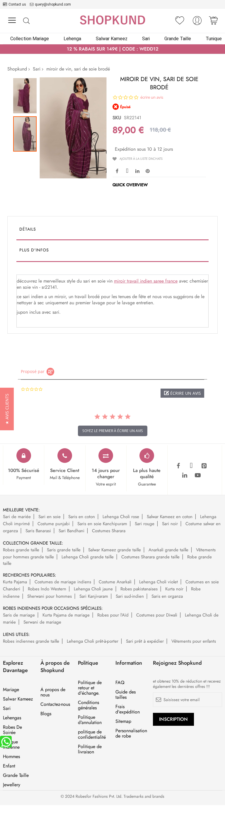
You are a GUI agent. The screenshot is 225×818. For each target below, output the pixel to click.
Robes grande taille (21, 550)
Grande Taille (16, 775)
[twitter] (191, 466)
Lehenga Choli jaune (93, 589)
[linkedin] (184, 475)
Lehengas (12, 717)
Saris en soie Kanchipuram (102, 523)
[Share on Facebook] (117, 171)
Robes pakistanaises (139, 589)
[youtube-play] (197, 475)
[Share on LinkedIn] (137, 171)
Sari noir (170, 523)
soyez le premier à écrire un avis (112, 430)
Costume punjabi (54, 523)
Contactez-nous (55, 704)
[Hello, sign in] (197, 22)
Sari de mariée (17, 516)
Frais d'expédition (127, 709)
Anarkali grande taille (168, 550)
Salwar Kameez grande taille (114, 550)
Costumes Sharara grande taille (150, 557)
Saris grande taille (64, 550)
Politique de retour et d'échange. (90, 688)
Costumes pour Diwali (156, 615)
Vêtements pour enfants (193, 641)
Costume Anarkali (115, 582)
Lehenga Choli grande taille (88, 557)
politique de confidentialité (92, 734)
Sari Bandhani (71, 531)
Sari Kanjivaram (93, 596)
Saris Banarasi (38, 531)
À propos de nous (52, 692)
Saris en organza (167, 596)
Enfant (9, 766)
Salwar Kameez (18, 699)
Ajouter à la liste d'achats (141, 158)
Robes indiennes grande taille (31, 641)
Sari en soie (49, 516)
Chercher (26, 21)
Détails (27, 229)
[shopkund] (112, 20)
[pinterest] (204, 466)
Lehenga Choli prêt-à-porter (92, 641)
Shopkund (17, 68)
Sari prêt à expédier (145, 641)
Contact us (17, 4)
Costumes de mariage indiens (63, 582)
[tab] (112, 230)
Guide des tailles (125, 694)
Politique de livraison (90, 749)
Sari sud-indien (130, 596)
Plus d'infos (34, 250)
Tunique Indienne (11, 744)
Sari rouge (144, 523)
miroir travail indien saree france (146, 281)
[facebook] (178, 466)
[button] (26, 94)
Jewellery (11, 784)
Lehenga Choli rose (121, 516)
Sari (36, 68)
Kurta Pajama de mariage (66, 615)
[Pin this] (148, 171)
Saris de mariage (19, 615)
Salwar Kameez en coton (169, 516)
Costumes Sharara (108, 531)
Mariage (11, 689)
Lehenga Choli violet (158, 582)
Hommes (11, 756)
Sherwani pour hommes (49, 596)
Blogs (45, 713)
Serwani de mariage (42, 622)
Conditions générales (88, 705)
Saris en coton (81, 516)
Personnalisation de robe (131, 733)
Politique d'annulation (90, 720)
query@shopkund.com (53, 4)
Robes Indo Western (47, 589)
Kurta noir (174, 589)
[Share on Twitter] (127, 171)
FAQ (120, 682)
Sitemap (123, 721)
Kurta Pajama (15, 582)
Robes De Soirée (12, 730)
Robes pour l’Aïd (113, 615)
